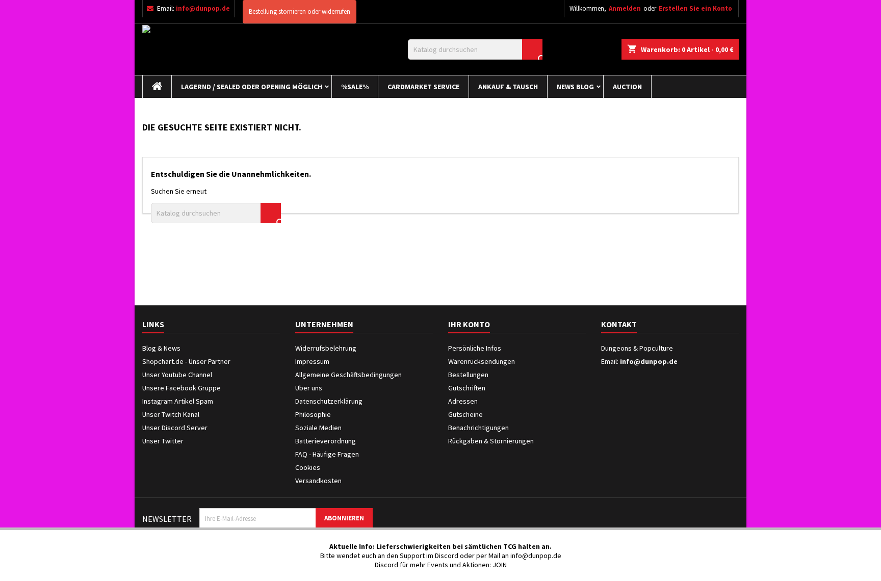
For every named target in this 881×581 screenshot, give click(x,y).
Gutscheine (465, 414)
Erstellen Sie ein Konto (695, 8)
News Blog (575, 86)
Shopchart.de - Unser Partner (186, 361)
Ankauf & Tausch (508, 86)
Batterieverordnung (325, 440)
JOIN (500, 564)
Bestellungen (468, 374)
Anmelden (625, 8)
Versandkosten (318, 480)
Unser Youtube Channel (177, 374)
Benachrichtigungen (478, 427)
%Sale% (355, 86)
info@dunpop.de (203, 8)
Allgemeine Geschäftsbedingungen (348, 374)
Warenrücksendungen (481, 361)
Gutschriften (466, 387)
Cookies (307, 467)
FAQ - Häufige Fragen (327, 454)
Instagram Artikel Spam (177, 401)
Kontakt (619, 324)
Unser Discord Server (175, 427)
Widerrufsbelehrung (325, 348)
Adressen (463, 401)
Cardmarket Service (423, 86)
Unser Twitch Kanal (170, 414)
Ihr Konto (469, 324)
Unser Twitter (163, 440)
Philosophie (313, 414)
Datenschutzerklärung (328, 401)
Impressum (312, 361)
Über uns (308, 387)
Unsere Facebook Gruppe (181, 387)
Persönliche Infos (474, 348)
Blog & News (161, 348)
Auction (627, 86)
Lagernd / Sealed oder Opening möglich (251, 86)
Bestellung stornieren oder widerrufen (299, 11)
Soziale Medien (318, 427)
